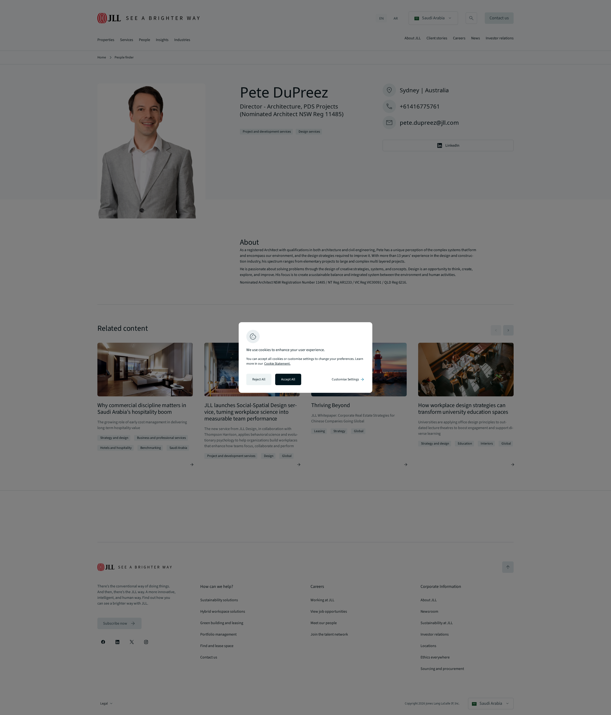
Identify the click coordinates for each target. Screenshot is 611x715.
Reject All (258, 379)
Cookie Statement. (277, 363)
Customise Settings (348, 379)
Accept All (288, 379)
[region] (305, 357)
